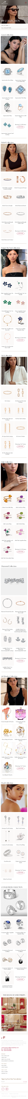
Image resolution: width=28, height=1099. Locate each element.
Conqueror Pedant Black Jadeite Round (20, 968)
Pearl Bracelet (7, 861)
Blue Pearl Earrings (20, 828)
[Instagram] (6, 1088)
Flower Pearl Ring (21, 845)
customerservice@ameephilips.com (10, 1047)
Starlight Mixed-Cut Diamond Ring (7, 667)
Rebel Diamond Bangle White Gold (20, 222)
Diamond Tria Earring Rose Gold (7, 630)
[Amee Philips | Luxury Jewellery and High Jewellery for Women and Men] (4, 2)
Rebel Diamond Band (20, 205)
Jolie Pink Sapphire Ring (20, 540)
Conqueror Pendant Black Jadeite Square (7, 986)
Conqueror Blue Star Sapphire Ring (21, 933)
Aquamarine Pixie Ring (20, 98)
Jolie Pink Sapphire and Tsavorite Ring (7, 541)
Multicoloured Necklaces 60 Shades (20, 757)
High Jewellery (5, 1055)
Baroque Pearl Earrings (7, 828)
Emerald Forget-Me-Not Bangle (20, 294)
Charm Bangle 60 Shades (7, 721)
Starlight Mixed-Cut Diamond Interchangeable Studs (20, 649)
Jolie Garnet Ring (7, 524)
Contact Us (4, 1073)
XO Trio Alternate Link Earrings (7, 453)
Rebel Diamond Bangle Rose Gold (7, 222)
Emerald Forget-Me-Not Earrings (7, 311)
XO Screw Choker (20, 436)
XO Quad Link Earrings (7, 436)
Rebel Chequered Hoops (20, 188)
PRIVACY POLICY (4, 1093)
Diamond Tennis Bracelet (7, 611)
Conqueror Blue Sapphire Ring (7, 933)
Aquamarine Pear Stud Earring (7, 98)
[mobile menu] (26, 3)
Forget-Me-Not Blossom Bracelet (7, 329)
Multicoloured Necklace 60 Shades (7, 757)
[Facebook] (2, 1088)
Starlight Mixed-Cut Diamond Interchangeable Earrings (7, 649)
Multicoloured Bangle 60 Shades (21, 740)
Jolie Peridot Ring (21, 524)
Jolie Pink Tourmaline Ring (7, 558)
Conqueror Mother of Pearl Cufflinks (7, 968)
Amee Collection (5, 1059)
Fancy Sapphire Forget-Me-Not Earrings (20, 311)
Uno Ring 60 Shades (7, 775)
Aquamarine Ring (7, 115)
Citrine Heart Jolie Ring (7, 507)
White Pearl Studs (7, 879)
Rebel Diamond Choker (7, 239)
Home (2, 8)
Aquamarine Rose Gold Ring (20, 116)
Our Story (4, 1065)
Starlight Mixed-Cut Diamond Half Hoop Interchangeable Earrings (20, 630)
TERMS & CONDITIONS (13, 1093)
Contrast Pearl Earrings (7, 845)
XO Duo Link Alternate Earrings (7, 419)
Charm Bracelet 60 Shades (20, 722)
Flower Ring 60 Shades (7, 739)
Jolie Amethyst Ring (20, 507)
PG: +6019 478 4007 (6, 1050)
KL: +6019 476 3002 (6, 1049)
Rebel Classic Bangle (7, 205)
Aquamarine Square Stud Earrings (7, 134)
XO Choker (7, 401)
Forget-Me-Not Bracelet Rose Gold (7, 347)
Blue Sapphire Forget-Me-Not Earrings (7, 294)
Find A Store (4, 1071)
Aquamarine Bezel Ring (7, 80)
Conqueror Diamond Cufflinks (7, 950)
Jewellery (7, 8)
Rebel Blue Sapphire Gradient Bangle (7, 188)
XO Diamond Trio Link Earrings (20, 401)
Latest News (4, 1067)
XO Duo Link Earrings (20, 418)
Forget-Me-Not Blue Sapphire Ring (20, 329)
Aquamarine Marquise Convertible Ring (20, 80)
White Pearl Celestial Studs (21, 862)
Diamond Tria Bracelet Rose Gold (20, 612)
